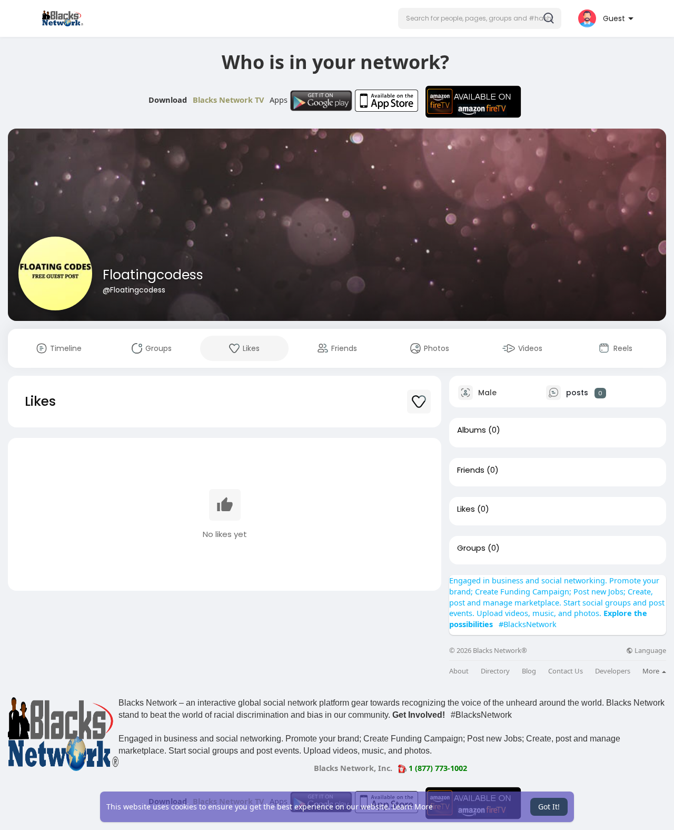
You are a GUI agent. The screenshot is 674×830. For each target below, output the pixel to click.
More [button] (651, 671)
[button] (479, 18)
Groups (471, 548)
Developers (612, 671)
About (459, 671)
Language (649, 650)
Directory (495, 671)
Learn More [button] (412, 807)
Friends (470, 470)
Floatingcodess (153, 275)
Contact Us (565, 671)
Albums (471, 430)
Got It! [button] (549, 807)
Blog (529, 671)
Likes (466, 509)
